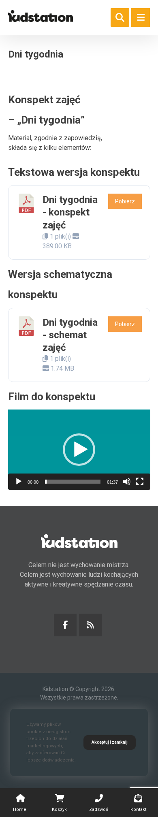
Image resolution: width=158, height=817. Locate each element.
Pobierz (125, 201)
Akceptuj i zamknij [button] (110, 742)
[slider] (72, 482)
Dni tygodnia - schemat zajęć (70, 335)
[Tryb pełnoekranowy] (140, 482)
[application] (79, 449)
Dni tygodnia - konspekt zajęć (70, 212)
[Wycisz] (127, 482)
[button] (140, 17)
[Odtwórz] (19, 482)
